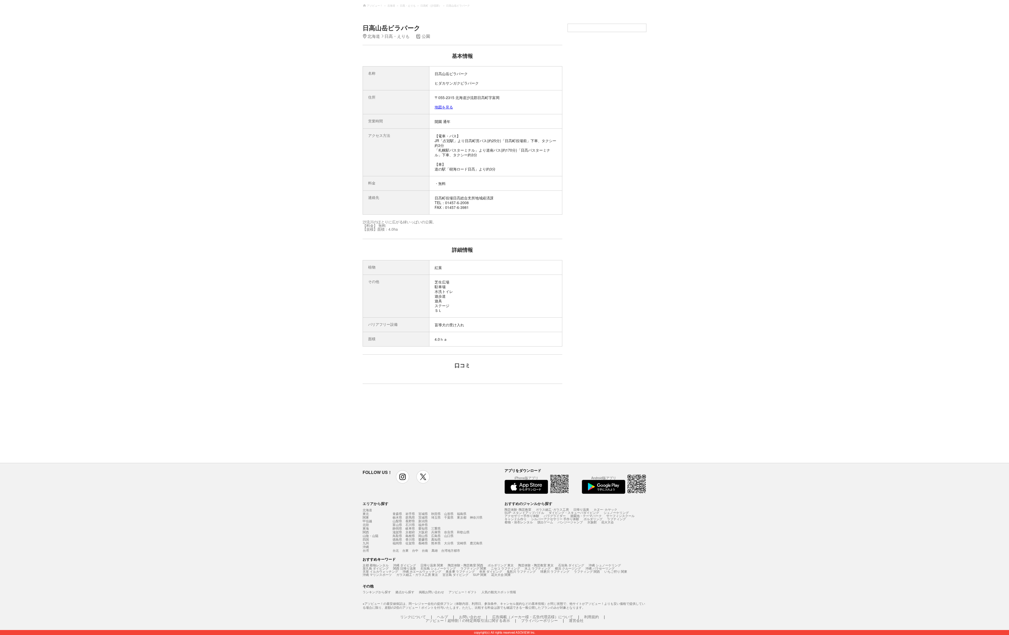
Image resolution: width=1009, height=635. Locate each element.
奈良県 (449, 532)
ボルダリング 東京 (501, 565)
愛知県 (423, 528)
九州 (366, 543)
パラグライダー (555, 515)
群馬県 (410, 517)
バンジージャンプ (570, 522)
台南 (425, 550)
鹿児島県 (476, 543)
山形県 (449, 513)
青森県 (397, 513)
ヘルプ (442, 616)
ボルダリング (593, 519)
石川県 (410, 524)
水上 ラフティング (537, 568)
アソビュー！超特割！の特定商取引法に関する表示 (467, 620)
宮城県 (423, 513)
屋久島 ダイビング (376, 568)
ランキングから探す (377, 592)
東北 (366, 513)
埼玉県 (436, 517)
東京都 (461, 517)
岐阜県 (410, 528)
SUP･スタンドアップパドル (524, 512)
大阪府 (423, 532)
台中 (415, 550)
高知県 (436, 539)
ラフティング (616, 519)
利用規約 (591, 616)
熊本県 (436, 543)
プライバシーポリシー (539, 620)
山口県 (449, 535)
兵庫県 (436, 532)
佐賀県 (410, 543)
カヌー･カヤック (605, 509)
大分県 (449, 543)
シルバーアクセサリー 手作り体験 (555, 519)
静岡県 (397, 528)
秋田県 (436, 513)
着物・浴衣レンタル (518, 522)
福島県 (461, 513)
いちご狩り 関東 (615, 571)
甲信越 (367, 521)
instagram (402, 476)
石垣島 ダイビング (571, 565)
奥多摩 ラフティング (460, 571)
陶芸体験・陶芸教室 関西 (465, 565)
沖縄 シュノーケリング (605, 565)
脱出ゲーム (545, 522)
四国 (366, 539)
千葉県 (449, 517)
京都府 (410, 532)
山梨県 (397, 521)
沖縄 (366, 546)
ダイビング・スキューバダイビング (574, 512)
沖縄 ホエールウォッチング (422, 571)
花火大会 (607, 522)
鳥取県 (397, 535)
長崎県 (423, 543)
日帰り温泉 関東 (431, 565)
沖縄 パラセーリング (600, 568)
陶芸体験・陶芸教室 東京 (536, 565)
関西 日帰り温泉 (404, 568)
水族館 (592, 522)
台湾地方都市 (450, 550)
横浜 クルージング (568, 568)
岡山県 (423, 535)
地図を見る (444, 107)
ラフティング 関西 (587, 571)
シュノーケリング (616, 512)
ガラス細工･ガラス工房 (552, 509)
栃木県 (397, 517)
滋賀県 (397, 532)
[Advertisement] (417, 426)
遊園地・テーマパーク (586, 515)
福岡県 (397, 543)
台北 (396, 550)
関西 (366, 532)
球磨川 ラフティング (554, 571)
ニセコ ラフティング (505, 568)
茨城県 (423, 517)
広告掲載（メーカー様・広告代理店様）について (532, 616)
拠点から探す (404, 592)
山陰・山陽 (370, 535)
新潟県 (423, 521)
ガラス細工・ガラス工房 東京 (417, 574)
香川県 (410, 539)
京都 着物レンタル (376, 565)
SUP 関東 (480, 574)
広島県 (436, 535)
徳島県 (397, 539)
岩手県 (410, 513)
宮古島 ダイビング (455, 574)
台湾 (366, 550)
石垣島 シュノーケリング (438, 568)
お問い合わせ (470, 616)
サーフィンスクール (620, 515)
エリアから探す (375, 503)
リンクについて (413, 616)
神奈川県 (476, 517)
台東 (405, 550)
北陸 (366, 524)
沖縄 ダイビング (404, 565)
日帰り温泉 (581, 509)
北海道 (367, 510)
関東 (366, 517)
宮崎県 (461, 543)
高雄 (434, 550)
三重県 (436, 528)
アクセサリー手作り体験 (521, 515)
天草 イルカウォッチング (380, 571)
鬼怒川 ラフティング (521, 571)
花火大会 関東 (501, 574)
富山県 (397, 524)
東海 (366, 528)
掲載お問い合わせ (431, 592)
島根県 (410, 535)
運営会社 (576, 620)
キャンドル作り (515, 519)
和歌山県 (463, 532)
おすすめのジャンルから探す (528, 503)
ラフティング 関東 (473, 568)
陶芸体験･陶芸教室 (517, 509)
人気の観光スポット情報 (498, 592)
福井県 (423, 524)
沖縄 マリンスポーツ (377, 574)
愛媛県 (423, 539)
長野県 (410, 521)
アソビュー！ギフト (463, 592)
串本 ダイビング (490, 571)
